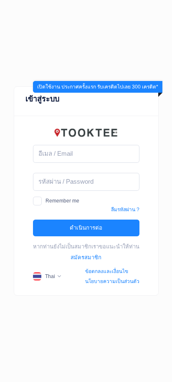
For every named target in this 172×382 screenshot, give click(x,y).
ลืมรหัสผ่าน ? (125, 210)
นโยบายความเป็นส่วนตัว (112, 281)
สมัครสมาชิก (86, 257)
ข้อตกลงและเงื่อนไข (106, 271)
